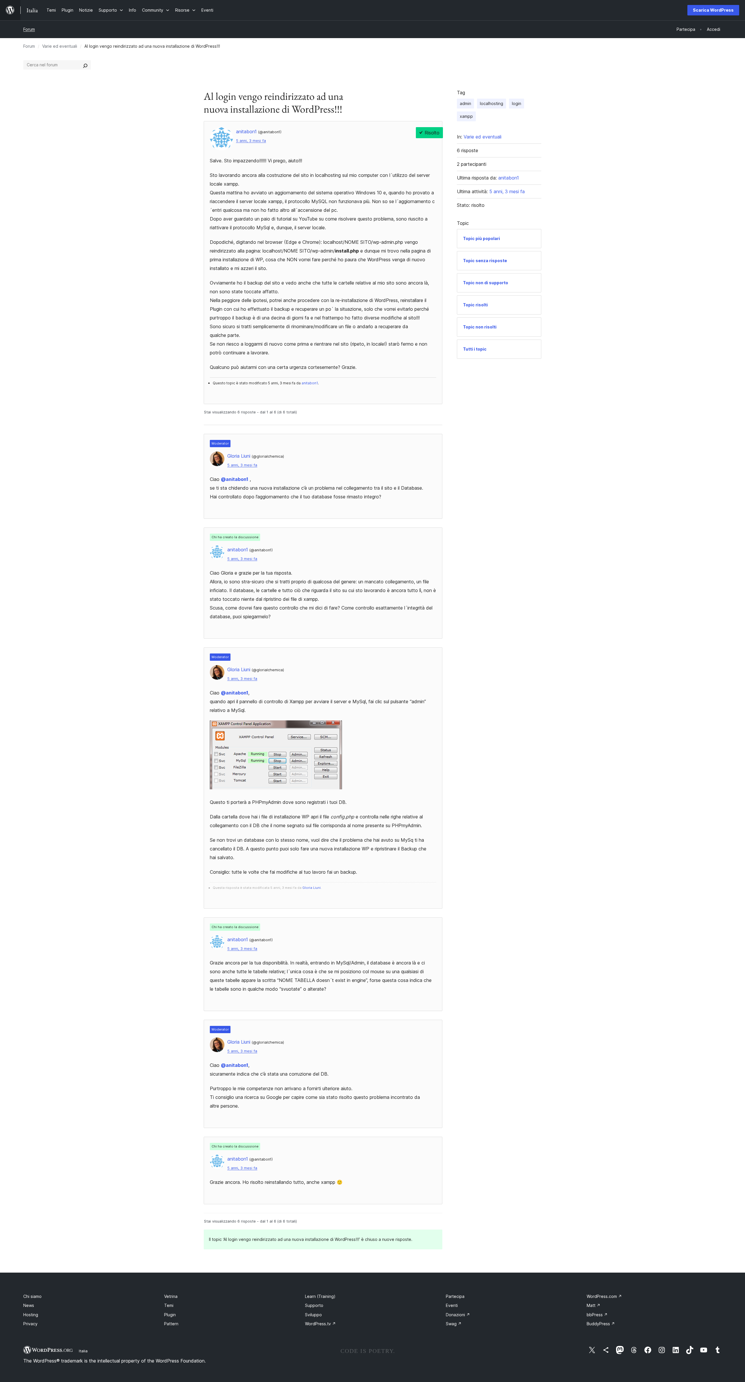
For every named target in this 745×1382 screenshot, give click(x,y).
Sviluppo (313, 1314)
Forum (29, 29)
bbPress (597, 1314)
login (516, 103)
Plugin (170, 1314)
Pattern (171, 1323)
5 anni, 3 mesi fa (251, 140)
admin (465, 103)
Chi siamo (32, 1296)
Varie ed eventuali (59, 46)
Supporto (314, 1305)
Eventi (452, 1305)
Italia (83, 1351)
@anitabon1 (234, 479)
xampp (466, 116)
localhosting (491, 103)
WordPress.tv (320, 1323)
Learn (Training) (320, 1296)
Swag (454, 1323)
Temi (168, 1305)
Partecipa (455, 1296)
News (28, 1305)
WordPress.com (604, 1296)
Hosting (30, 1314)
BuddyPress (601, 1323)
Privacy (30, 1323)
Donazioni (458, 1314)
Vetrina (171, 1296)
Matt (593, 1305)
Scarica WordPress (713, 10)
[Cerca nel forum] (85, 65)
